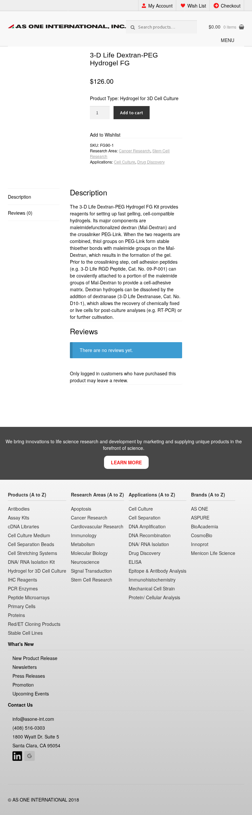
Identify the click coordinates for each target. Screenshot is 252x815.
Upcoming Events (30, 693)
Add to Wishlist (105, 134)
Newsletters (24, 667)
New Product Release (34, 658)
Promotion (23, 684)
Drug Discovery (151, 162)
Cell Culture (124, 162)
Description (19, 196)
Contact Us (20, 704)
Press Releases (28, 675)
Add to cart (131, 113)
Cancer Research (134, 150)
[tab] (33, 197)
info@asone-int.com (33, 719)
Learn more (126, 462)
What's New (21, 644)
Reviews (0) (20, 212)
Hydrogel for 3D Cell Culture (149, 98)
